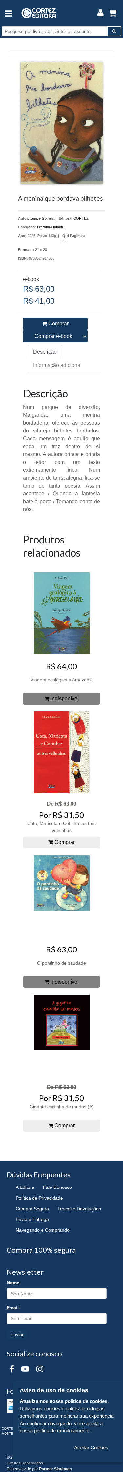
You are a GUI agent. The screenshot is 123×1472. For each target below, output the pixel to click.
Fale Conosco (57, 1187)
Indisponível (64, 698)
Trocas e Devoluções (79, 1208)
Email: (13, 1307)
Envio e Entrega (32, 1219)
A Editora (25, 1187)
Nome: (14, 1282)
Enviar (17, 1334)
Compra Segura (32, 1208)
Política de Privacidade (39, 1198)
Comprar (58, 323)
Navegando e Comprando (43, 1230)
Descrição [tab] (45, 352)
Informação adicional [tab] (57, 365)
